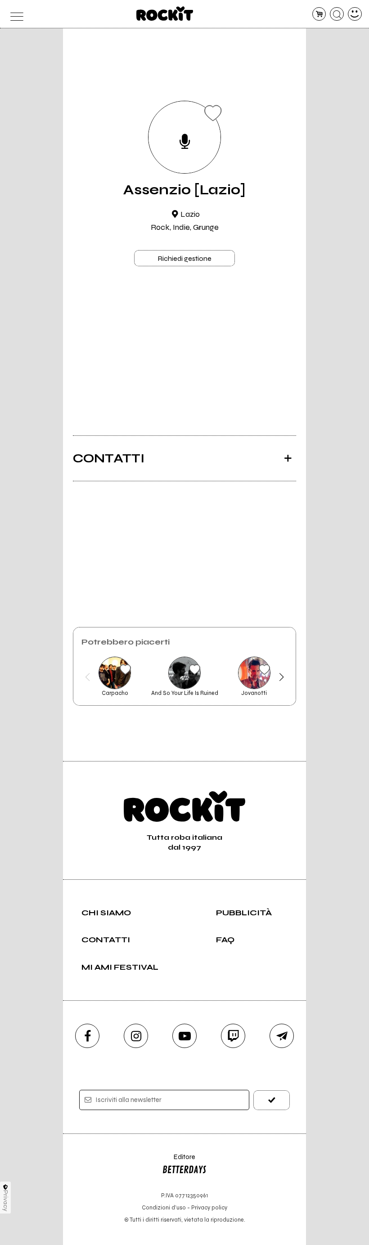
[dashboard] (355, 14)
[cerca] (337, 14)
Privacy (5, 1200)
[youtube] (184, 1036)
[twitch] (233, 1036)
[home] (165, 13)
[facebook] (87, 1036)
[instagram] (136, 1036)
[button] (87, 677)
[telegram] (282, 1036)
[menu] (14, 14)
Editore (178, 1161)
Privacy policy (209, 1207)
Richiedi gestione (185, 258)
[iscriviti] (271, 1100)
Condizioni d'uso (164, 1207)
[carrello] (319, 14)
